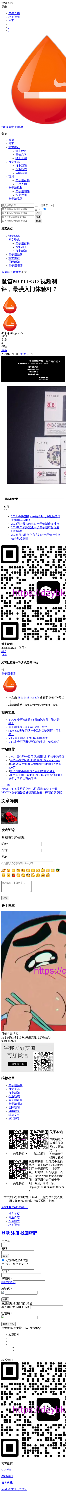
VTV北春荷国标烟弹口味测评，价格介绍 (33, 741)
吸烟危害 (21, 158)
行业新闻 (21, 165)
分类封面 (14, 1111)
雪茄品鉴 (21, 154)
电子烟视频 (15, 187)
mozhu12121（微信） (14, 1489)
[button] (33, 133)
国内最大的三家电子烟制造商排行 (35, 523)
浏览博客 (14, 236)
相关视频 (14, 16)
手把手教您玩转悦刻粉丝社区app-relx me (35, 760)
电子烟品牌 (15, 254)
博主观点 (21, 150)
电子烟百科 (22, 180)
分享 (4, 654)
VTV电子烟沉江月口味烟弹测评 (28, 737)
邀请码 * (6, 1278)
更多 (4, 350)
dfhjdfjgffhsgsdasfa (28, 697)
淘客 (11, 20)
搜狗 (38, 221)
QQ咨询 (6, 1469)
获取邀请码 (8, 1282)
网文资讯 (14, 239)
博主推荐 (14, 258)
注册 (15, 1233)
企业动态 (21, 169)
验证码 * (6, 1288)
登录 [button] (4, 6)
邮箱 (4, 850)
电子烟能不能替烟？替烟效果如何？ (32, 771)
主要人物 (14, 13)
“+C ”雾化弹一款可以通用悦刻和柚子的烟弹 (37, 756)
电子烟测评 (15, 265)
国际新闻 (14, 261)
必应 (38, 213)
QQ (3, 863)
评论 (23, 353)
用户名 (5, 1241)
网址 (4, 856)
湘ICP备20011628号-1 (14, 1207)
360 (38, 217)
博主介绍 (14, 1217)
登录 (5, 1233)
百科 (11, 176)
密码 (4, 1248)
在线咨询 (7, 1476)
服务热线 (7, 1482)
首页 (11, 139)
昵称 (4, 843)
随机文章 (14, 1114)
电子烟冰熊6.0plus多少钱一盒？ (28, 726)
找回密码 (28, 1233)
